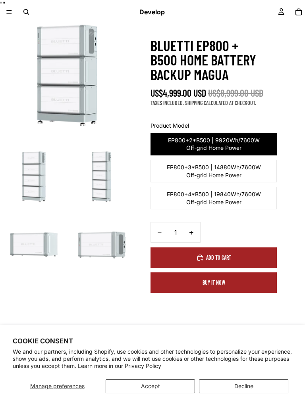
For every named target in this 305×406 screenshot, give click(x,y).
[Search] (26, 12)
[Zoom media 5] (101, 244)
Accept (150, 386)
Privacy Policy (143, 365)
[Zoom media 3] (101, 177)
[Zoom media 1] (67, 75)
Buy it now (214, 282)
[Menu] (9, 12)
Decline (243, 386)
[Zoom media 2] (34, 177)
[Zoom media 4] (34, 244)
